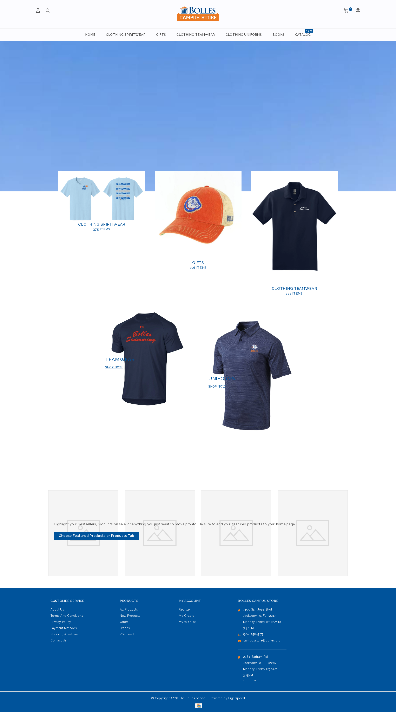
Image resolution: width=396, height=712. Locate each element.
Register (185, 609)
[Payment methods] (198, 705)
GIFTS (161, 35)
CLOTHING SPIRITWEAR (125, 35)
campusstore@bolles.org (262, 640)
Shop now (114, 367)
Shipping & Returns (65, 634)
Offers (124, 622)
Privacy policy (61, 622)
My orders (186, 615)
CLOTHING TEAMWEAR (196, 35)
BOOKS (278, 35)
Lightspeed (236, 698)
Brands (125, 628)
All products (129, 609)
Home (90, 35)
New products (130, 615)
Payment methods (64, 628)
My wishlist (187, 622)
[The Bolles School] (198, 13)
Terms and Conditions (67, 615)
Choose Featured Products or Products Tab (96, 536)
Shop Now (217, 386)
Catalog (303, 35)
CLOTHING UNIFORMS (244, 35)
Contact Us (59, 640)
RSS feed (127, 634)
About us (57, 609)
